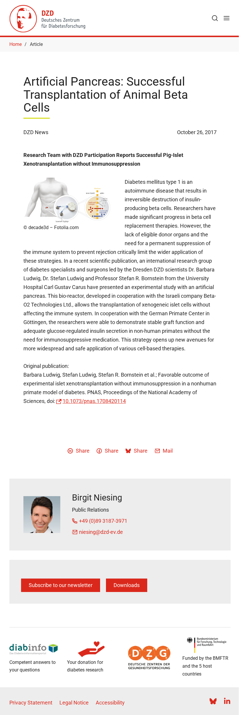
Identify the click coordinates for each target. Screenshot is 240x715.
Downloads (127, 585)
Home (15, 44)
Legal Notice (74, 703)
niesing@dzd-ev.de (101, 532)
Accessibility (110, 703)
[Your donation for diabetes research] (91, 649)
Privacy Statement (30, 703)
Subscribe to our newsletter (60, 585)
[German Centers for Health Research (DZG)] (149, 657)
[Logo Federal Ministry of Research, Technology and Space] (206, 645)
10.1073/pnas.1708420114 (94, 401)
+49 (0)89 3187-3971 (103, 521)
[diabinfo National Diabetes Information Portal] (33, 649)
